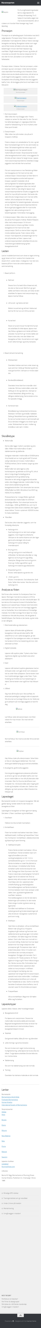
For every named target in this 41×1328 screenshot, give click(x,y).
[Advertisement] (18, 1255)
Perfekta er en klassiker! (10, 1299)
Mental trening (9, 1208)
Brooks (4, 1120)
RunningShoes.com (8, 1167)
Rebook (4, 1152)
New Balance (6, 1136)
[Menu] (38, 3)
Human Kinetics (7, 1102)
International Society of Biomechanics (14, 1105)
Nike (3, 1141)
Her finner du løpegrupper (10, 1302)
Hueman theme (31, 1321)
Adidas (4, 1112)
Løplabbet (5, 1164)
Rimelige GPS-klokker (11, 1193)
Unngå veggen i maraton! (12, 1214)
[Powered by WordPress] (13, 1321)
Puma (4, 1146)
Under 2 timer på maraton (12, 1203)
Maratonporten (7, 2)
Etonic (4, 1125)
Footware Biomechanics (10, 1100)
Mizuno (4, 1131)
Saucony (4, 1157)
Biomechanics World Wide (10, 1097)
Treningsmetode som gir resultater (16, 1198)
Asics (3, 1115)
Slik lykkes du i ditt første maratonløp (14, 1304)
